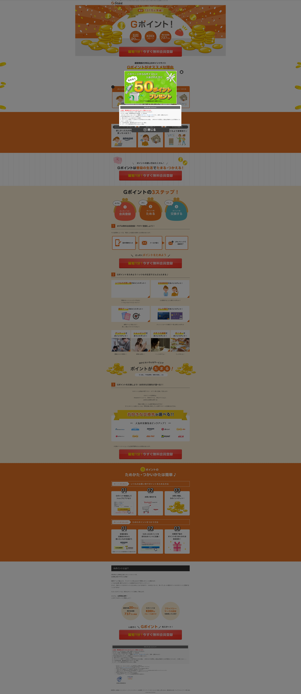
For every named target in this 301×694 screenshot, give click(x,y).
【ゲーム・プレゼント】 (147, 115)
